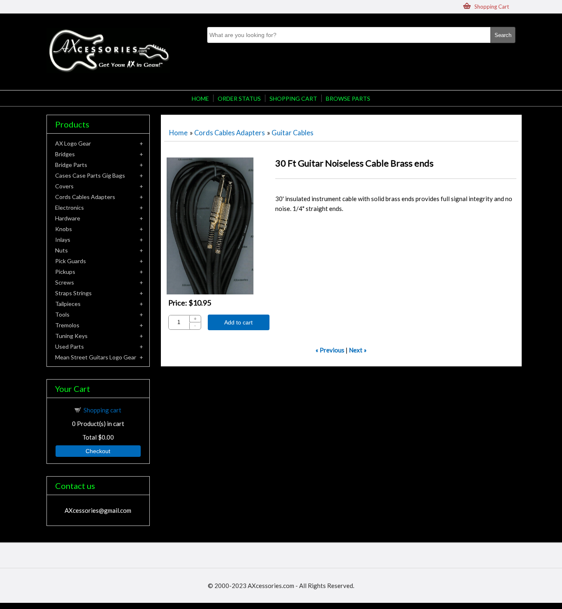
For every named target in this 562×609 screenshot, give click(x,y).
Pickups (65, 271)
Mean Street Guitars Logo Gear (95, 357)
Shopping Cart (491, 6)
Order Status (239, 98)
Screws (64, 282)
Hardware (67, 218)
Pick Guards (70, 260)
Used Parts (69, 346)
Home (200, 98)
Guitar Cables (293, 133)
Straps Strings (73, 292)
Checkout (98, 451)
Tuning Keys (71, 335)
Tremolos (67, 325)
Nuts (61, 250)
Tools (62, 314)
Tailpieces (68, 303)
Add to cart (238, 322)
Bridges (65, 154)
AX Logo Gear (73, 143)
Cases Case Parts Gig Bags (90, 175)
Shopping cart (102, 410)
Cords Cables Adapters (229, 133)
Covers (64, 186)
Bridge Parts (71, 164)
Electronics (69, 207)
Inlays (62, 239)
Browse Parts (348, 98)
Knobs (63, 228)
